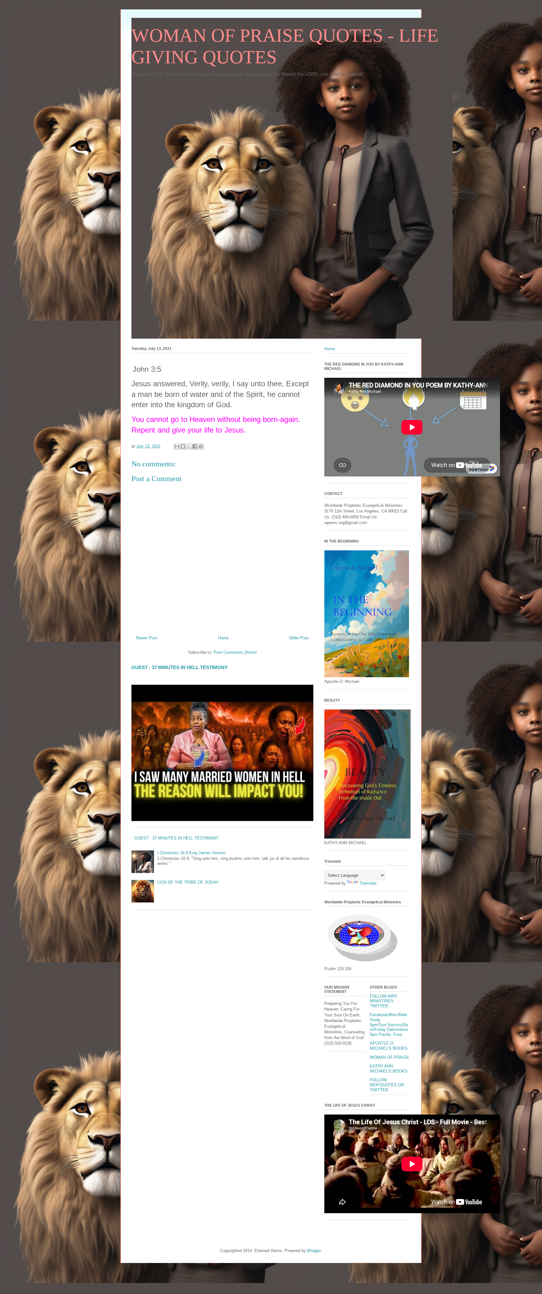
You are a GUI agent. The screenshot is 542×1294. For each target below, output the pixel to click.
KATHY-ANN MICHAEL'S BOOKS (388, 1068)
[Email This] (177, 446)
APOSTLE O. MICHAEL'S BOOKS (388, 1046)
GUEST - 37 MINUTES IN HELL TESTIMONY (179, 667)
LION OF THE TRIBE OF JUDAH (187, 882)
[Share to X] (189, 446)
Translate (367, 883)
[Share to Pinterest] (201, 446)
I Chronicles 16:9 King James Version (191, 852)
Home (223, 638)
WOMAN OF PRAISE (389, 1057)
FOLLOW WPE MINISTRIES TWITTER (383, 1001)
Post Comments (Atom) (235, 652)
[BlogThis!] (183, 446)
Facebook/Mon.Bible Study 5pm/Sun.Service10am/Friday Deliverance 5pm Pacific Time (389, 1024)
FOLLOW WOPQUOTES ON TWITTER (387, 1085)
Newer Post (146, 638)
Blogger (314, 1250)
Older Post (299, 638)
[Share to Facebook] (195, 446)
